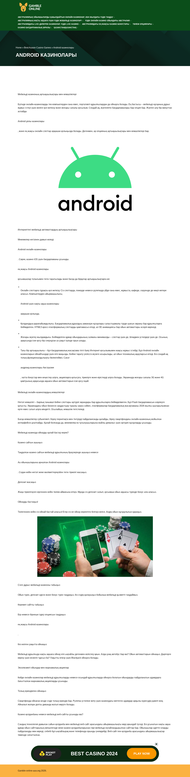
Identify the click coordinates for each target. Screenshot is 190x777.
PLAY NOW (142, 753)
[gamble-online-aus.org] (30, 7)
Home (19, 47)
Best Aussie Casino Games (37, 47)
